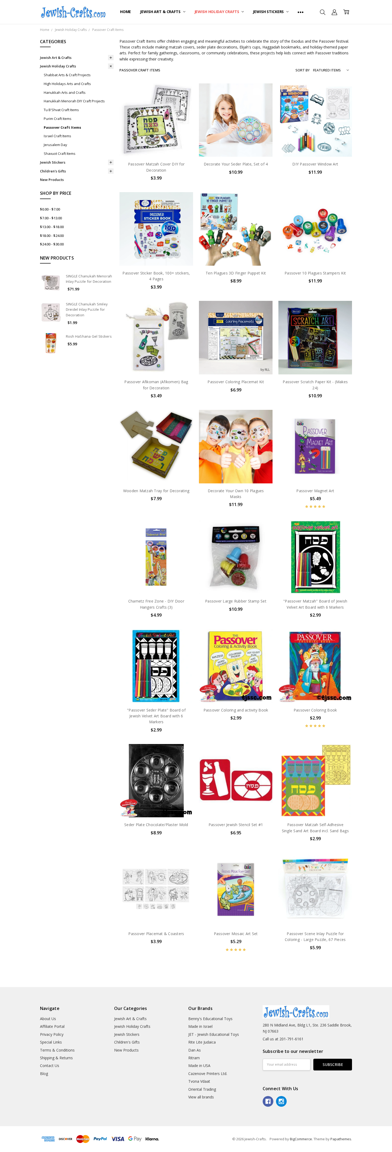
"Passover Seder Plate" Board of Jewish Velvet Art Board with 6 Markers (156, 716)
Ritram (194, 1057)
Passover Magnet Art (315, 490)
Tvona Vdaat (199, 1081)
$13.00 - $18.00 (52, 226)
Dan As (194, 1050)
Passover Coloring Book (315, 710)
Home (125, 11)
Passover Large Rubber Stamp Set (235, 601)
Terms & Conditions (57, 1050)
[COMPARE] (183, 101)
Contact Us (49, 1065)
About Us (48, 1018)
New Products (52, 179)
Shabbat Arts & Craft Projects (67, 74)
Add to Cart (156, 133)
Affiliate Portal (52, 1026)
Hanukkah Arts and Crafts (65, 92)
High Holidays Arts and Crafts (67, 83)
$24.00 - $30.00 (52, 244)
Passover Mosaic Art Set (236, 933)
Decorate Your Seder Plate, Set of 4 (236, 164)
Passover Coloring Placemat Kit (235, 381)
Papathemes (340, 1139)
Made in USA (199, 1065)
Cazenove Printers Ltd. (207, 1073)
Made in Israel (200, 1026)
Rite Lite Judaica (202, 1042)
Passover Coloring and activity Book (235, 710)
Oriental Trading (202, 1089)
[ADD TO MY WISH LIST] (183, 109)
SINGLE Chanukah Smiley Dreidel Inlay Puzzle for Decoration (87, 310)
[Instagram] (281, 1101)
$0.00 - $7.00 (50, 209)
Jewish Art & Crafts (160, 11)
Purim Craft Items (57, 118)
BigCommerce (301, 1139)
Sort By (302, 70)
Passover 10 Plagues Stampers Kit (315, 273)
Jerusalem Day (55, 144)
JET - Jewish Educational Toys (213, 1034)
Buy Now (156, 145)
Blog (44, 1073)
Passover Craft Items (62, 127)
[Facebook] (268, 1101)
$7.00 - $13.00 (51, 218)
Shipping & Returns (56, 1057)
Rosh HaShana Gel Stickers (89, 336)
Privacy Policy (51, 1034)
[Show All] (300, 12)
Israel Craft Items (57, 136)
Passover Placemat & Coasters (156, 933)
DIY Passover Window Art (315, 164)
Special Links (51, 1042)
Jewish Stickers (269, 11)
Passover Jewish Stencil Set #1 (236, 824)
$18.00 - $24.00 (52, 235)
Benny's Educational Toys (210, 1018)
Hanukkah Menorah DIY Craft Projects (74, 101)
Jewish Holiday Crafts (217, 11)
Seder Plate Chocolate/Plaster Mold (156, 824)
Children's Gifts (53, 171)
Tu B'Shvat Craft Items (61, 109)
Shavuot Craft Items (59, 153)
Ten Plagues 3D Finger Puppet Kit (236, 273)
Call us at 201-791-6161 (283, 1038)
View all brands (201, 1097)
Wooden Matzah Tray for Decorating (156, 490)
